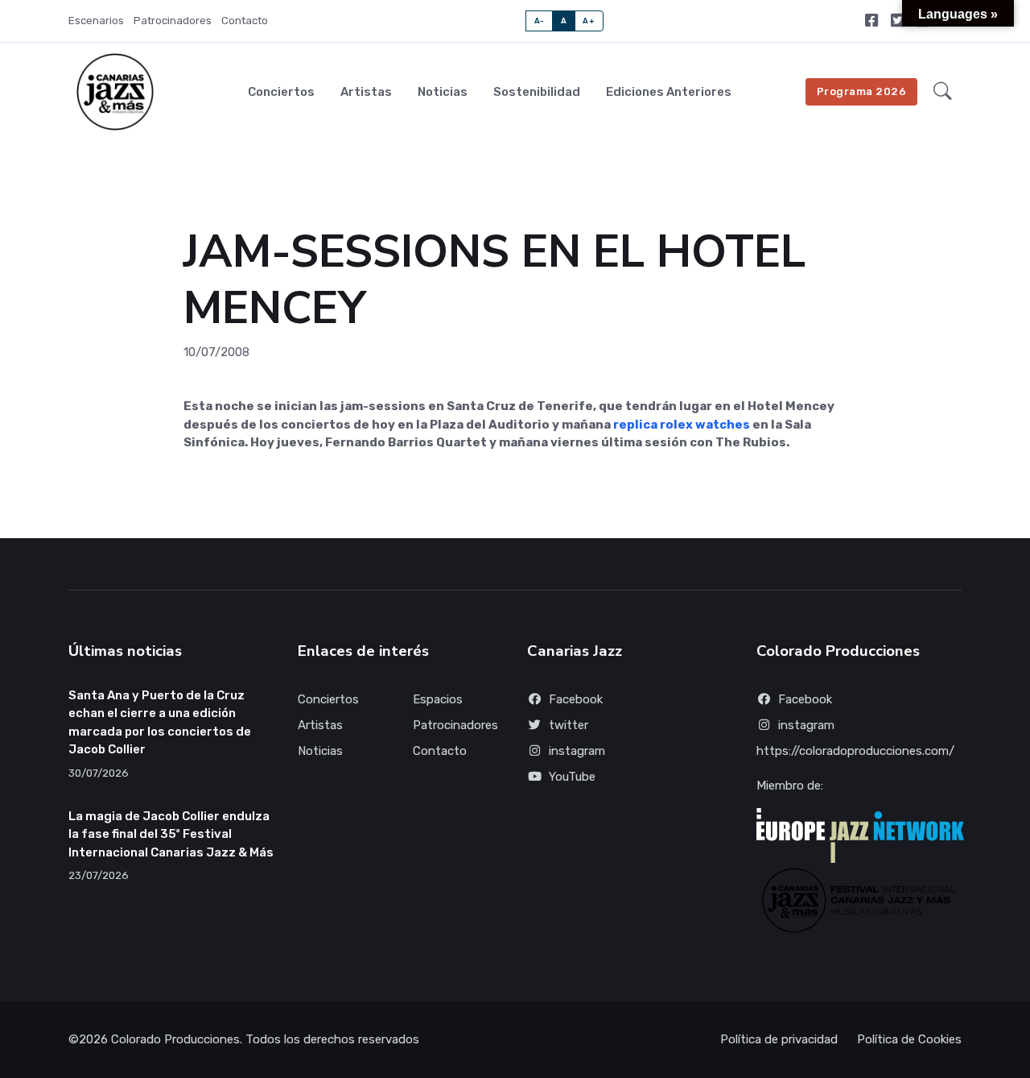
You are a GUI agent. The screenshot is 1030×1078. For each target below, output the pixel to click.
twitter (568, 725)
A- (539, 20)
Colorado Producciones (175, 1039)
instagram (577, 751)
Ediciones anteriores (668, 92)
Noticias (443, 92)
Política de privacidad (779, 1039)
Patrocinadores (173, 21)
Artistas (366, 92)
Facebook (576, 699)
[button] (943, 92)
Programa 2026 (862, 91)
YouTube (572, 776)
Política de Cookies (909, 1039)
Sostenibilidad (536, 92)
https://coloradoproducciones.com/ (855, 751)
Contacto (244, 21)
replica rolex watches (681, 424)
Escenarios (96, 21)
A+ (589, 20)
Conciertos (281, 92)
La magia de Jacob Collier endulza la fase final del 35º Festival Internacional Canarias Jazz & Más (171, 834)
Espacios (438, 699)
